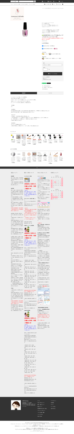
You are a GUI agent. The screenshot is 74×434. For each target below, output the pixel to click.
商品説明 (23, 93)
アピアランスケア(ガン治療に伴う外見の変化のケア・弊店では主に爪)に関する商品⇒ (29, 429)
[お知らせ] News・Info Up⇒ (49, 45)
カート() (61, 1)
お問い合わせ (59, 4)
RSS (38, 416)
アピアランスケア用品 (47, 24)
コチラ (28, 392)
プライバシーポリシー (41, 410)
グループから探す (25, 4)
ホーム (12, 4)
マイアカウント (53, 400)
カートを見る (53, 406)
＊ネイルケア (46, 22)
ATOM (41, 416)
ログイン (55, 1)
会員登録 (50, 1)
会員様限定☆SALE (46, 23)
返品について (45, 78)
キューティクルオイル (51, 22)
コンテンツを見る (32, 4)
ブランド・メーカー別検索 (46, 30)
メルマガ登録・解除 (48, 4)
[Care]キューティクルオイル (46, 26)
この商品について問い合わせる (47, 87)
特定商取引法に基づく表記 (47, 79)
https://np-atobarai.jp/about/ (44, 284)
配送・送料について (41, 404)
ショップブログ (40, 414)
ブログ (54, 4)
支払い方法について (41, 402)
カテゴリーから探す (18, 4)
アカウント (45, 1)
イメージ (50, 93)
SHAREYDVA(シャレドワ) (54, 30)
